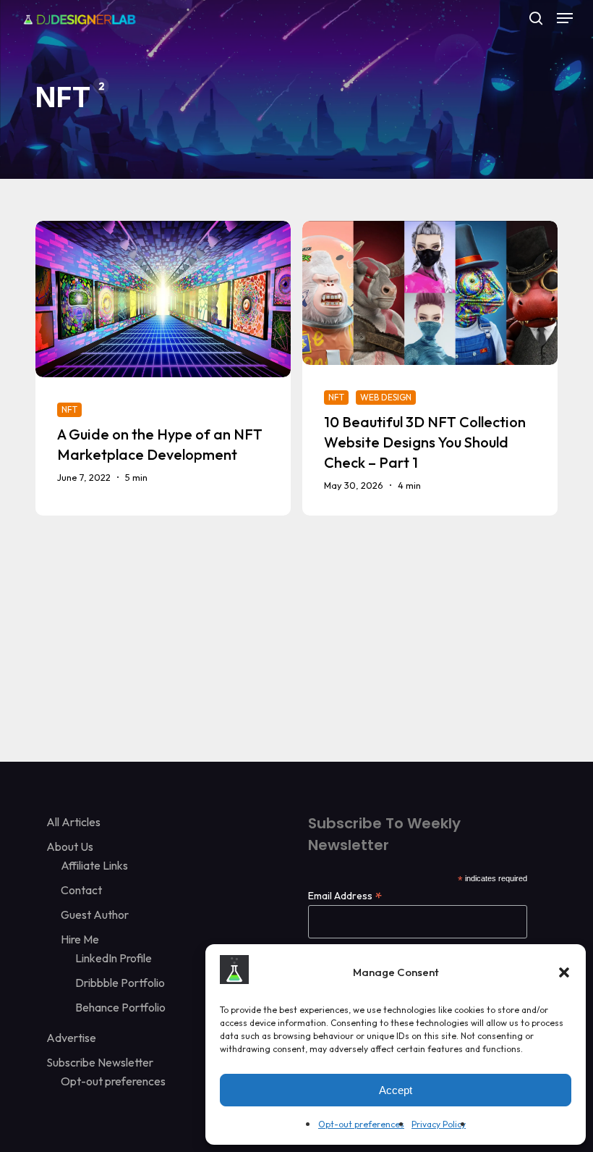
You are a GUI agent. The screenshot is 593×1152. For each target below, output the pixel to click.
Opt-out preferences (361, 1124)
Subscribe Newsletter (99, 1062)
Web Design (385, 397)
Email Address (345, 895)
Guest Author (95, 914)
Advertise (71, 1037)
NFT (69, 409)
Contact (81, 890)
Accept (395, 1090)
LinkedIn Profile (113, 958)
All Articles (73, 822)
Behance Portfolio (120, 1007)
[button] (564, 972)
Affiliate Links (94, 865)
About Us (69, 846)
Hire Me (80, 939)
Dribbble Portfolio (120, 982)
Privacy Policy (438, 1124)
